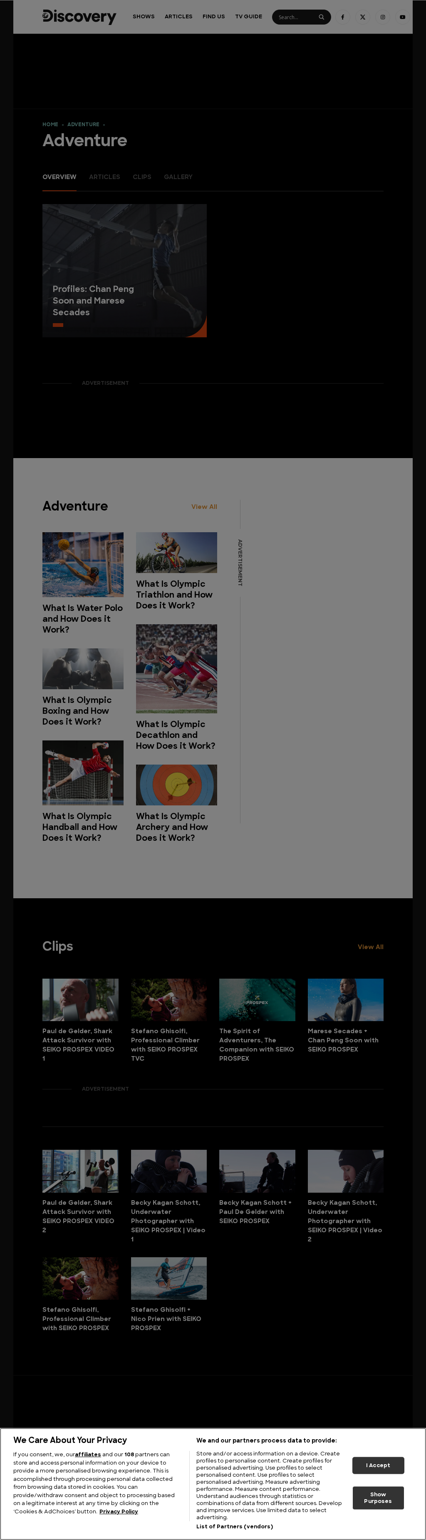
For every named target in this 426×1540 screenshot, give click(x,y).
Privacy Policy (118, 1512)
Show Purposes (378, 1498)
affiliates (88, 1455)
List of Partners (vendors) (234, 1527)
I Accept (378, 1465)
